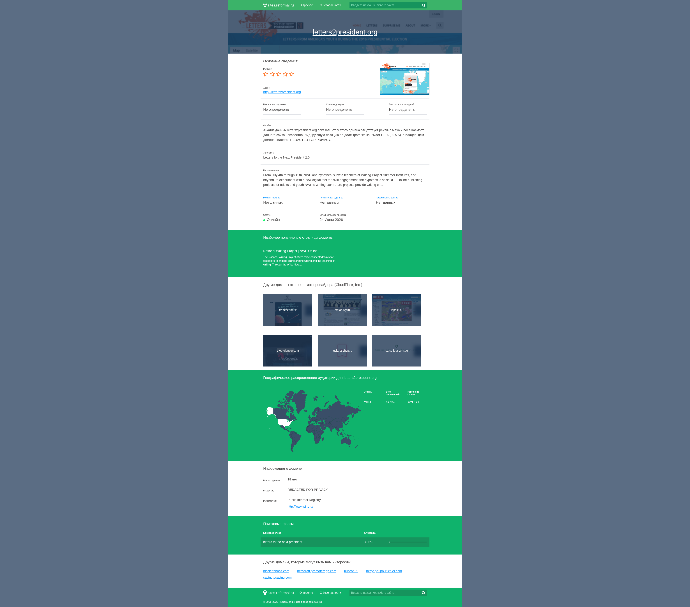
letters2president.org (345, 32)
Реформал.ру (287, 601)
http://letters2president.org (282, 92)
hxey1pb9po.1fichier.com (384, 571)
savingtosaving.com (277, 577)
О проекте (306, 5)
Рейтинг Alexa (270, 197)
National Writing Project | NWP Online (290, 251)
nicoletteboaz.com (276, 571)
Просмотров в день (385, 197)
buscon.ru (351, 571)
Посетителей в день (330, 197)
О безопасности (330, 5)
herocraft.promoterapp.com (316, 571)
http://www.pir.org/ (300, 506)
